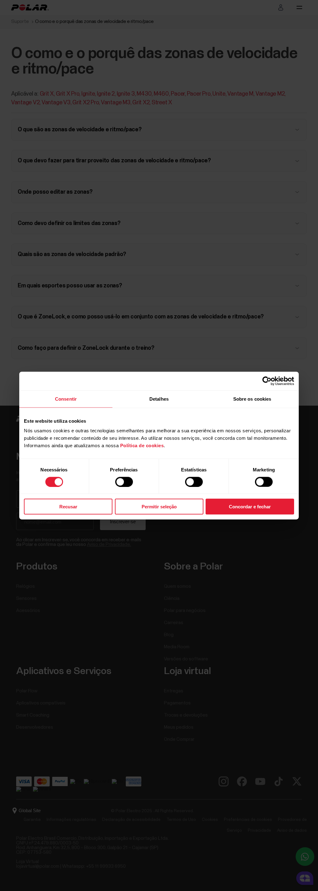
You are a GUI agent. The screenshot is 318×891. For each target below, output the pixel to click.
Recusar (68, 506)
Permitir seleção (159, 506)
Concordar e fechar (250, 506)
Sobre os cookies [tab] (252, 398)
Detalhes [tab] (159, 398)
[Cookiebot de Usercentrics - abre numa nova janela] (267, 380)
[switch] (124, 482)
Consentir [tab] (66, 398)
